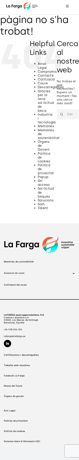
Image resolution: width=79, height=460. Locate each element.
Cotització (46, 79)
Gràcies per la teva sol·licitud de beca (46, 101)
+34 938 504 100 (13, 329)
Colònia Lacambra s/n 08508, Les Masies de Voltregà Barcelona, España (24, 319)
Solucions (45, 200)
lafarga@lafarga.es (15, 336)
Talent (43, 208)
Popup (43, 177)
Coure (43, 83)
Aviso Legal (42, 66)
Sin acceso (44, 183)
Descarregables (51, 87)
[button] (39, 273)
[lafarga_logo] (22, 3)
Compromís (47, 72)
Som (41, 204)
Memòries (46, 126)
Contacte (46, 75)
